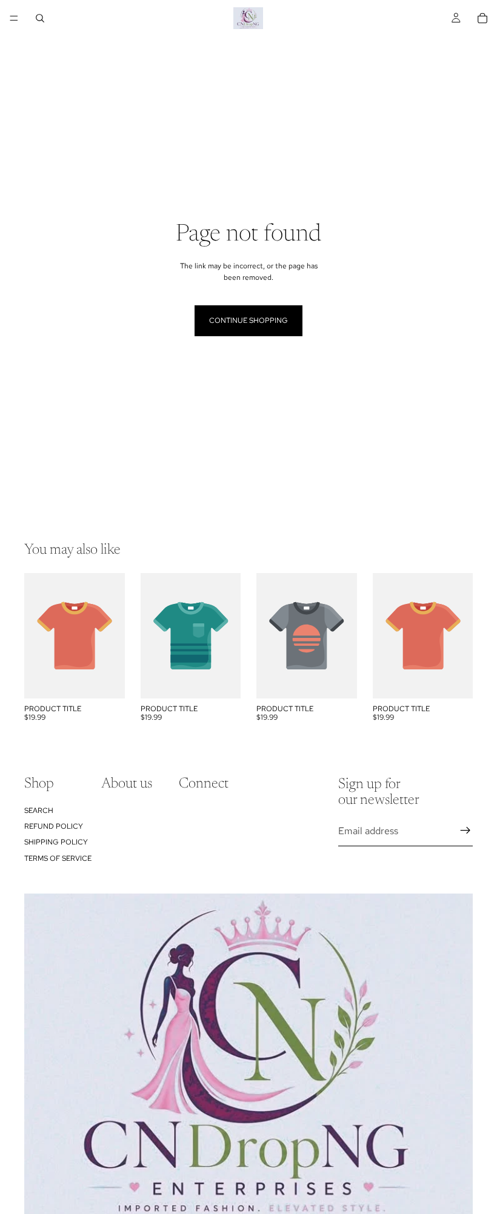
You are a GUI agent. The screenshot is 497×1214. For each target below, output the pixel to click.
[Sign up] (465, 831)
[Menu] (14, 18)
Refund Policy (53, 826)
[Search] (40, 18)
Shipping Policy (56, 842)
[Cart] (482, 18)
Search (38, 810)
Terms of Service (58, 858)
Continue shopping (248, 320)
